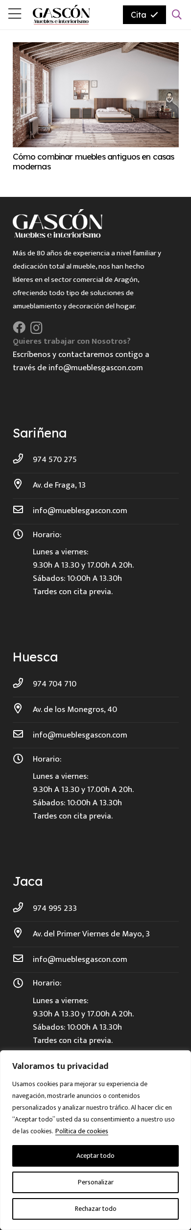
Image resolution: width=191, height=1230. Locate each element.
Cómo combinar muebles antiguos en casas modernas (93, 161)
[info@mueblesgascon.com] (23, 511)
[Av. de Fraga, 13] (23, 485)
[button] (177, 14)
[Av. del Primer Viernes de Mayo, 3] (23, 934)
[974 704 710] (23, 684)
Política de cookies (81, 1131)
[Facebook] (19, 327)
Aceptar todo (95, 1155)
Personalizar (96, 1182)
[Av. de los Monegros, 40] (23, 709)
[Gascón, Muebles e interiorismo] (61, 15)
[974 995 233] (23, 908)
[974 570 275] (23, 459)
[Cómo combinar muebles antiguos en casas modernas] (96, 48)
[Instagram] (36, 328)
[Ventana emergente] (14, 15)
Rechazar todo (96, 1208)
